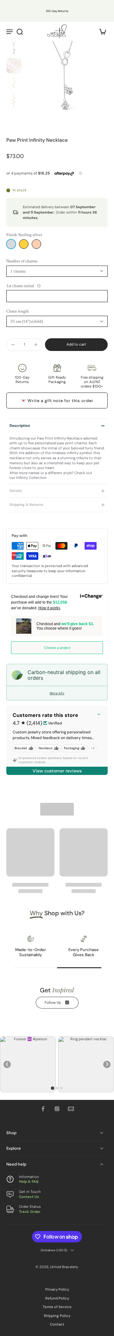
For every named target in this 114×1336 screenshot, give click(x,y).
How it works (49, 608)
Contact (57, 1324)
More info (57, 693)
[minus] (13, 344)
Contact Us (29, 1196)
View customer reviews (57, 771)
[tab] (52, 1088)
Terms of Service (57, 1307)
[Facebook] (43, 1109)
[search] (20, 31)
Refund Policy (57, 1298)
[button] (76, 344)
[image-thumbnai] (14, 48)
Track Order (30, 1211)
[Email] (71, 1109)
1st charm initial (20, 285)
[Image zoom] (66, 83)
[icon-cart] (101, 31)
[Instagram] (57, 1109)
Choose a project (57, 648)
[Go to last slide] (7, 1064)
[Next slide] (107, 1064)
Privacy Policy (57, 1289)
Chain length (17, 311)
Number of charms (21, 261)
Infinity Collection (31, 477)
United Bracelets (64, 1267)
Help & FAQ (29, 1181)
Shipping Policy (57, 1315)
